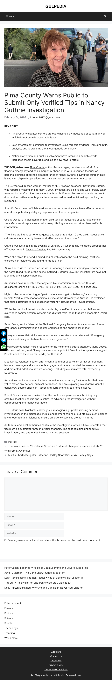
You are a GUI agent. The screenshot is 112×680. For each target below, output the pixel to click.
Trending (9, 633)
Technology (11, 628)
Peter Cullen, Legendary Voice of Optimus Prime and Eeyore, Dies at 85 (46, 567)
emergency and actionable (52, 234)
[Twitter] (4, 340)
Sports (8, 623)
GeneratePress (73, 675)
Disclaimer (56, 660)
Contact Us (56, 656)
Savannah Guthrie (93, 185)
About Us (56, 651)
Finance (9, 608)
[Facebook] (4, 333)
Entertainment (12, 603)
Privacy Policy (56, 665)
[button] (105, 16)
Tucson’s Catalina (36, 249)
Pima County (37, 167)
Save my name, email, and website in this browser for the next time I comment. (54, 540)
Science (9, 618)
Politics (12, 441)
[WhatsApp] (4, 347)
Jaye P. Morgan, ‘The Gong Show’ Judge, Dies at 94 (34, 572)
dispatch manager (37, 219)
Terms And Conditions (56, 669)
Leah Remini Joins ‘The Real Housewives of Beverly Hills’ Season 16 (44, 577)
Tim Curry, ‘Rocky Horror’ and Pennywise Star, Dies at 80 (37, 582)
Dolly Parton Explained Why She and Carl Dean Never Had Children (43, 587)
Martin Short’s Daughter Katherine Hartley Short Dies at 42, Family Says (50, 455)
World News (11, 638)
